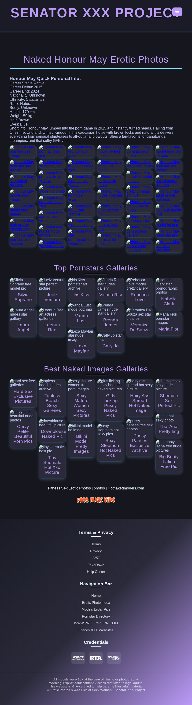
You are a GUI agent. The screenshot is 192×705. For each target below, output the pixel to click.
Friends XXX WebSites (96, 630)
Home (96, 595)
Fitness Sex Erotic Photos (69, 488)
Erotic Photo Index (96, 602)
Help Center (96, 572)
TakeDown (96, 565)
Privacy (96, 551)
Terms (96, 544)
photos (99, 488)
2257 (96, 558)
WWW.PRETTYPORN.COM (96, 623)
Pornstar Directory (96, 616)
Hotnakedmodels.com (126, 488)
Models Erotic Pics (96, 609)
